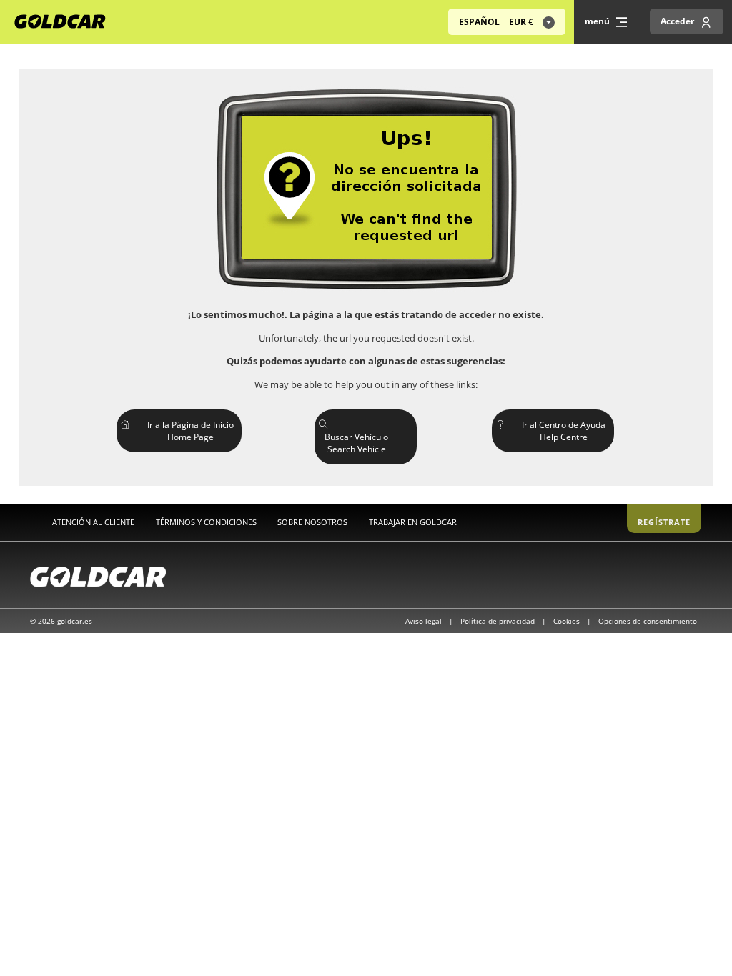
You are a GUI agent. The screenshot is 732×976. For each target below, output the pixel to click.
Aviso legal (424, 621)
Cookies (567, 621)
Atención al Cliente (93, 522)
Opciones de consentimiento (647, 621)
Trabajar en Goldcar (413, 522)
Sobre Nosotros (312, 522)
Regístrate (664, 522)
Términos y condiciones (206, 522)
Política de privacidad (498, 621)
